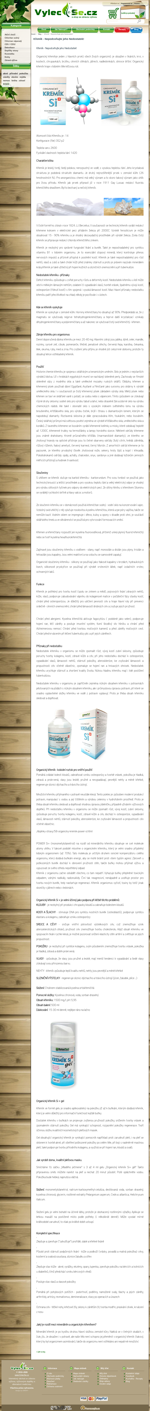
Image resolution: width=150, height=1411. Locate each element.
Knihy (7, 57)
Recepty (122, 29)
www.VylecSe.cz (22, 1375)
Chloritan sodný (12, 38)
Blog (136, 29)
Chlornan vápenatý (13, 41)
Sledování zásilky (80, 1381)
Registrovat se (126, 3)
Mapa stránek (79, 1373)
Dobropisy (104, 1378)
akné (5, 73)
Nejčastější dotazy (81, 1376)
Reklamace (51, 1384)
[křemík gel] (62, 1055)
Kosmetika (9, 54)
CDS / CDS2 (10, 44)
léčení (6, 84)
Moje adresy (105, 1381)
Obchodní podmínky (85, 29)
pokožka (23, 73)
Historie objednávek (108, 1376)
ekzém (14, 77)
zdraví (22, 80)
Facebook (130, 1376)
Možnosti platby (53, 1379)
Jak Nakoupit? (61, 29)
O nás (49, 1373)
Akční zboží (10, 35)
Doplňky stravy (11, 51)
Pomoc (137, 3)
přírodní (14, 73)
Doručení (50, 1381)
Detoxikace (10, 47)
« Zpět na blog (40, 1352)
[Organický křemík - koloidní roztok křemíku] (73, 734)
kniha (14, 80)
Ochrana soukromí (55, 1386)
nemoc (6, 80)
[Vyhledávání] (139, 21)
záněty (6, 77)
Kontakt (106, 29)
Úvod (43, 29)
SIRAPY (25, 1390)
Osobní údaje (105, 1384)
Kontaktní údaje (132, 1373)
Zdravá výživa (11, 60)
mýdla (23, 77)
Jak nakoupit (78, 1379)
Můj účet (103, 1373)
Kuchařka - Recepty (134, 1379)
